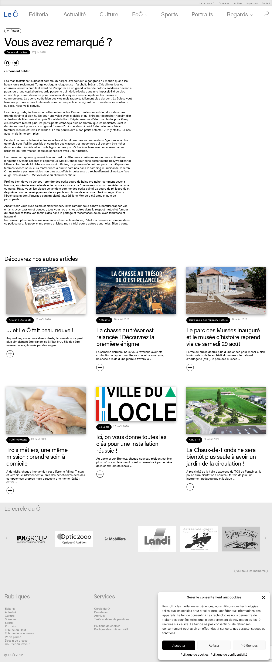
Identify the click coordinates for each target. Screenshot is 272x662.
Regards (237, 14)
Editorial (39, 14)
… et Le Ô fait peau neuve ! (39, 329)
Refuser (214, 645)
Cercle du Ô (102, 608)
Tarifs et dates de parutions (111, 619)
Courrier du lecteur (17, 644)
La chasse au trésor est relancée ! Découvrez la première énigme (125, 336)
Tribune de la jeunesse (19, 633)
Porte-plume (13, 637)
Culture (108, 14)
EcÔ (137, 14)
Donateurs (224, 3)
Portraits (202, 14)
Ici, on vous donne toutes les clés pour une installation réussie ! (131, 443)
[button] (263, 597)
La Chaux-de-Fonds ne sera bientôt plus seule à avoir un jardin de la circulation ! (221, 456)
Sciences (10, 619)
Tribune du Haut (15, 630)
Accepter (178, 645)
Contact (266, 3)
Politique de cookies (194, 654)
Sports (169, 14)
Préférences (249, 645)
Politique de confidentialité (229, 654)
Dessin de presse (16, 640)
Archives (238, 3)
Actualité (74, 14)
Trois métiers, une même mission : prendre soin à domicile (37, 456)
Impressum (252, 3)
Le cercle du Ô (207, 3)
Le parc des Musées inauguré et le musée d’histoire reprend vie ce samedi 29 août (223, 336)
